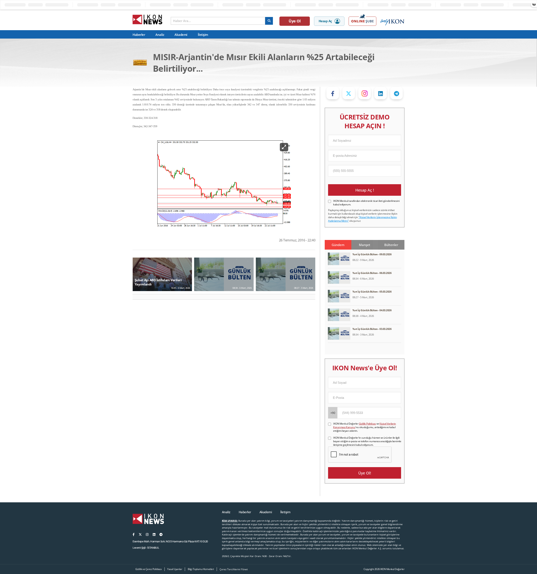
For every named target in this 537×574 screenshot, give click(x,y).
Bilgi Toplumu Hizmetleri (201, 569)
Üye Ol (295, 20)
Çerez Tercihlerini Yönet (234, 569)
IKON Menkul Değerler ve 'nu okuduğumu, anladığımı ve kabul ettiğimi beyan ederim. (364, 427)
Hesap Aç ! (364, 190)
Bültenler (391, 245)
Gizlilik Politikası (367, 423)
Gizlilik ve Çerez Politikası (148, 569)
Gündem (338, 245)
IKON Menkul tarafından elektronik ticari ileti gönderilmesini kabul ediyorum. (366, 202)
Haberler (139, 34)
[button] (137, 297)
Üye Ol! (364, 473)
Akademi (181, 34)
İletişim (203, 34)
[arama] (269, 21)
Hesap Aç (325, 21)
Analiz (159, 34)
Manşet (364, 245)
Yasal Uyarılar (174, 569)
